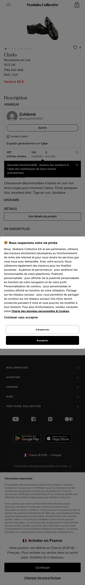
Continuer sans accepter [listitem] (21, 317)
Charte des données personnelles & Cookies (40, 311)
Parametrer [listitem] (42, 329)
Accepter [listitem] (42, 340)
